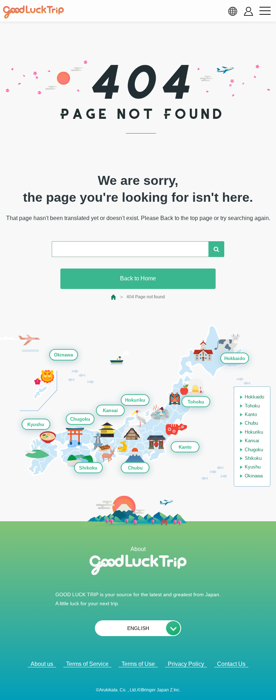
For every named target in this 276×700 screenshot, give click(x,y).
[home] (33, 12)
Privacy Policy (186, 664)
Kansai (110, 410)
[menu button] (265, 11)
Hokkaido (234, 358)
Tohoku (196, 402)
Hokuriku (135, 400)
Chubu (135, 468)
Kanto (185, 447)
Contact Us (231, 664)
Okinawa (63, 355)
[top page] (113, 297)
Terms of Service (87, 664)
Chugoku (80, 419)
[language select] (232, 11)
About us (42, 664)
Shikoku (88, 468)
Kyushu (35, 424)
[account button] (248, 11)
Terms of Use (138, 664)
